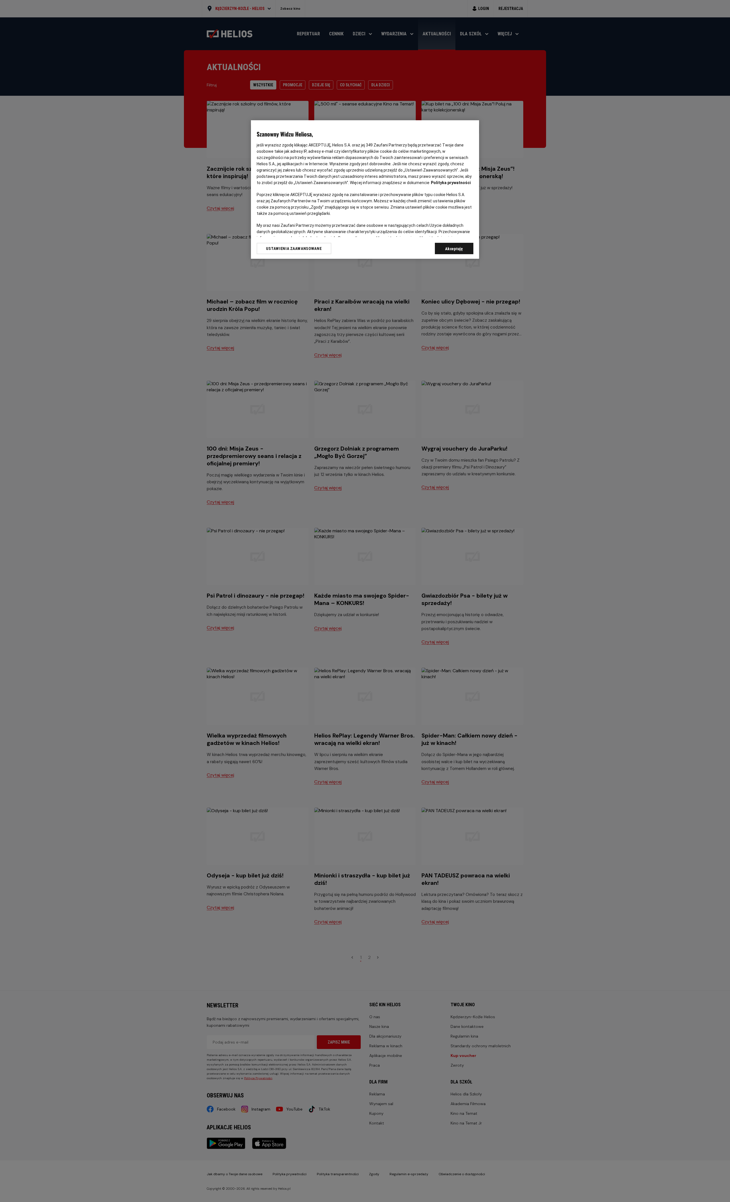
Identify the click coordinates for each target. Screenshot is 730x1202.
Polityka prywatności (451, 182)
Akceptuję (454, 248)
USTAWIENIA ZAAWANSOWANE (294, 248)
